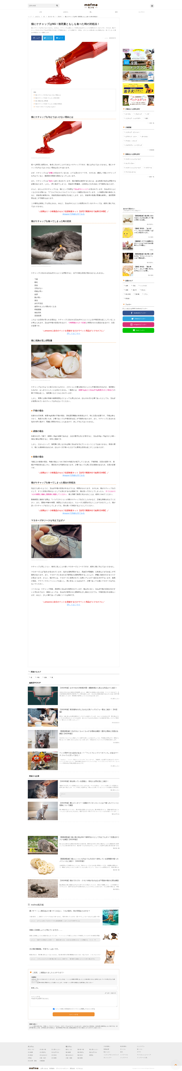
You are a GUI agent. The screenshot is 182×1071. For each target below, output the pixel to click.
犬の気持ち (43, 1052)
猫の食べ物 (81, 1049)
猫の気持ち (81, 1052)
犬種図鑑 (151, 150)
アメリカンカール (131, 172)
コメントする (73, 1014)
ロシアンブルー (130, 163)
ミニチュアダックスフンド (111, 1055)
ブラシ (146, 294)
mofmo (91, 5)
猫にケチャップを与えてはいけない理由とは (48, 95)
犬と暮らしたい (55, 1049)
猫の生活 (80, 1055)
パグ (148, 114)
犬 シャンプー (108, 1057)
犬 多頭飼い (107, 1046)
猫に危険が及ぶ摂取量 (41, 101)
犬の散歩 (30, 1055)
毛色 (134, 286)
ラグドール (149, 168)
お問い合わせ (44, 1068)
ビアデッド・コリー (131, 136)
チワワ (139, 1052)
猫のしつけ (69, 1049)
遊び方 (135, 290)
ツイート (49, 38)
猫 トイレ (139, 1049)
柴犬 (147, 118)
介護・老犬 (43, 1058)
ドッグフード (124, 1057)
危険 (45, 677)
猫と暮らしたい (93, 1049)
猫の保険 (80, 1058)
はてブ (61, 38)
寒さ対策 (128, 294)
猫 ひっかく (107, 1052)
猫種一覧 (151, 177)
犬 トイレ (123, 1049)
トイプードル (124, 1055)
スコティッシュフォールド (133, 159)
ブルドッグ (138, 114)
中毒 (38, 677)
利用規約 (51, 1068)
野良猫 (127, 298)
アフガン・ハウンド (131, 141)
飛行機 (137, 294)
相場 (127, 290)
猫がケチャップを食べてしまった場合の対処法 (48, 104)
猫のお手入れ (93, 1052)
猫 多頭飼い (123, 1046)
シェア (37, 38)
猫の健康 (68, 1052)
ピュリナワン (141, 1046)
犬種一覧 (151, 123)
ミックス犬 (143, 286)
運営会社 (72, 1068)
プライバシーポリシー (62, 1068)
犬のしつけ (31, 1049)
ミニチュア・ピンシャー (132, 132)
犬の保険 (53, 1058)
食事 (127, 286)
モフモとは (79, 1068)
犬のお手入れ (55, 1052)
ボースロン (145, 136)
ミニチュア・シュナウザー (133, 118)
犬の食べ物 (43, 1049)
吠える (143, 290)
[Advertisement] (73, 636)
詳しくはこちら (73, 333)
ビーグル (128, 114)
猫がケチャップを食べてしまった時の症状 (47, 98)
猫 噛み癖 (106, 1049)
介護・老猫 (69, 1058)
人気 (40, 12)
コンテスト (141, 12)
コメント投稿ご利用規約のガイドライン (67, 1009)
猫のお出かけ (69, 1055)
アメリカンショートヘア (144, 1055)
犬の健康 (30, 1052)
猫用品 (91, 1055)
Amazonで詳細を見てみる (74, 214)
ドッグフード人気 (142, 1057)
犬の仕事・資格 (32, 1061)
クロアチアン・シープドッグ (134, 145)
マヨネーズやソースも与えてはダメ (45, 107)
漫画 (116, 12)
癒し (91, 12)
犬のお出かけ (43, 1055)
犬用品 (30, 1058)
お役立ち (65, 12)
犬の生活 (53, 1055)
